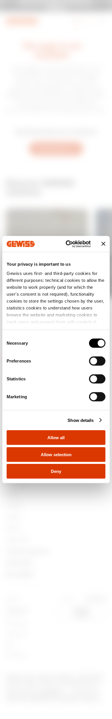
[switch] (97, 361)
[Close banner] (103, 244)
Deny (56, 471)
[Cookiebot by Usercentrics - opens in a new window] (68, 244)
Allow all (56, 437)
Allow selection (56, 454)
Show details (80, 420)
